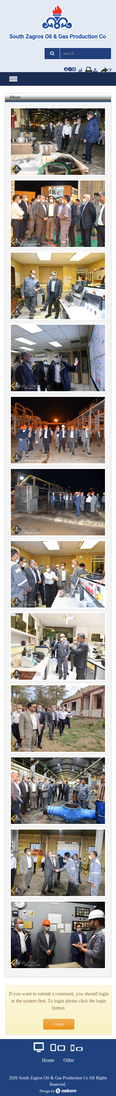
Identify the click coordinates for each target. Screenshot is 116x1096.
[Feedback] (110, 70)
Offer (68, 1060)
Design (45, 1091)
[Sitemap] (95, 70)
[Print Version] (86, 70)
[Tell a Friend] (101, 70)
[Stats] (80, 70)
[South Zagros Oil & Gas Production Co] (58, 23)
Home (48, 1060)
